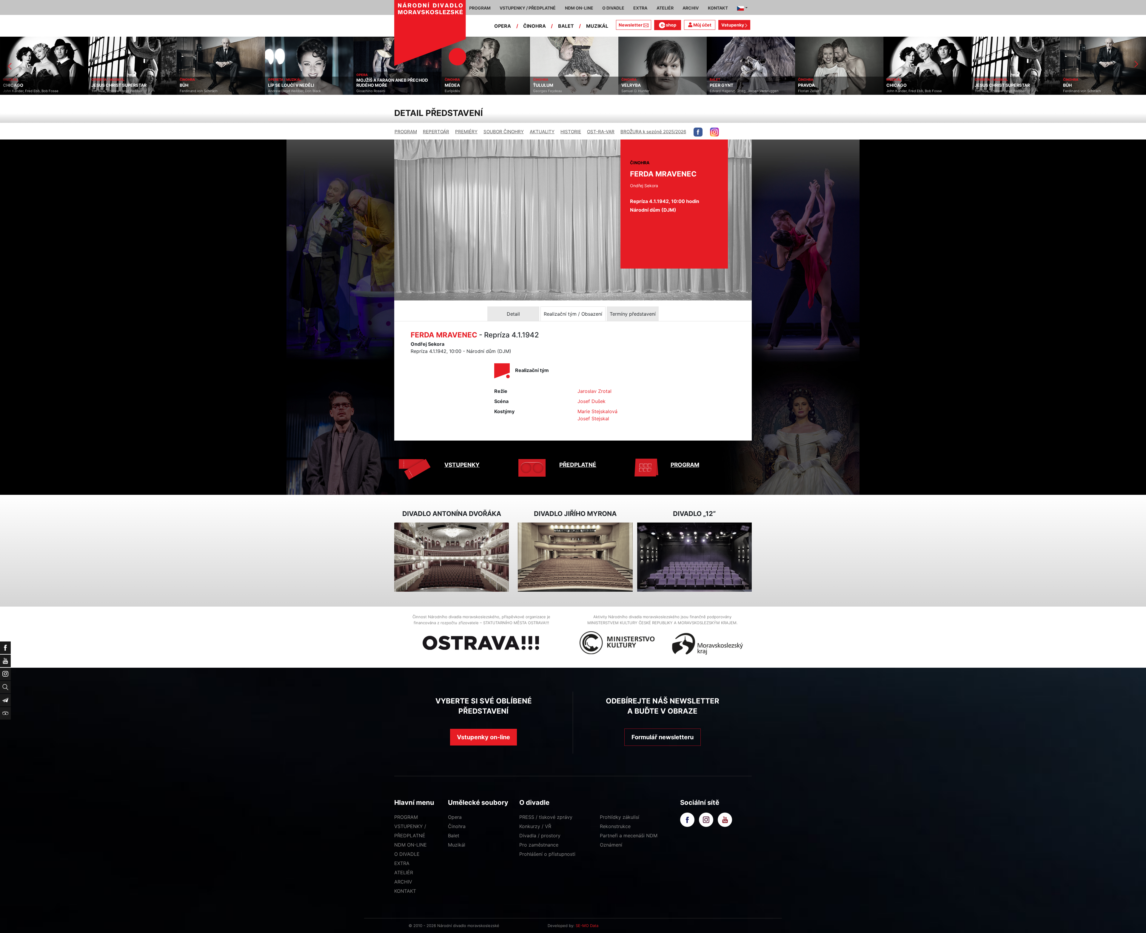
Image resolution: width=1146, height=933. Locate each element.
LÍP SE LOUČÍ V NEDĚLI (203, 85)
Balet (453, 836)
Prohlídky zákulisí (619, 817)
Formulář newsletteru (662, 737)
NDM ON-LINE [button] (579, 7)
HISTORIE (570, 131)
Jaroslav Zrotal (594, 391)
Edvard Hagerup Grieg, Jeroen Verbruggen (655, 91)
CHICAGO (808, 85)
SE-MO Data (587, 925)
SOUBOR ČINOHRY (503, 131)
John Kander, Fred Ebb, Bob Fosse (826, 91)
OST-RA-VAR (600, 131)
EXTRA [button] (640, 7)
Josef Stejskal (593, 418)
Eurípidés (364, 91)
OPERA (502, 26)
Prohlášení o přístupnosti (547, 854)
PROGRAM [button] (480, 7)
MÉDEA (364, 85)
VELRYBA (542, 85)
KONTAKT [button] (718, 7)
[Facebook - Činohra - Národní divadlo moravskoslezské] (698, 132)
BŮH (95, 85)
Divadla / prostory (539, 836)
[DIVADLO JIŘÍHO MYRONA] (575, 557)
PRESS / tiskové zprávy (545, 817)
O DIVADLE (407, 854)
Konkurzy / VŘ (535, 826)
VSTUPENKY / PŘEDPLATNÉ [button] (528, 7)
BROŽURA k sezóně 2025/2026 (653, 131)
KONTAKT (405, 891)
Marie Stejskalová (597, 411)
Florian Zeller (720, 91)
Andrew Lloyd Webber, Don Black (206, 91)
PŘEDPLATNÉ (577, 464)
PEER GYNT (633, 85)
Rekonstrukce (615, 826)
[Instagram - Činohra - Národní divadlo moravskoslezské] (714, 132)
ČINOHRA (534, 26)
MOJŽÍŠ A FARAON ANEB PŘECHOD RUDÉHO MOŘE (304, 83)
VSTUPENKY (462, 464)
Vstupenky (733, 24)
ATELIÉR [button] (665, 7)
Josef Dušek (591, 401)
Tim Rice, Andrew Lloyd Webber (28, 91)
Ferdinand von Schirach (110, 91)
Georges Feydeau (459, 91)
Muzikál (456, 845)
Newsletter (631, 24)
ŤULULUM (455, 85)
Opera (455, 817)
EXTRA (401, 863)
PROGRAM (406, 131)
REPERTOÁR (436, 131)
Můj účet (701, 24)
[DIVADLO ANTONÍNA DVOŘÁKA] (451, 557)
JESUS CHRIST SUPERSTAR (30, 85)
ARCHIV (403, 882)
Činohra (457, 826)
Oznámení (611, 845)
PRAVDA (718, 85)
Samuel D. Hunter (547, 91)
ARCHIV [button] (691, 7)
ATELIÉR (403, 872)
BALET (566, 26)
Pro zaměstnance (538, 845)
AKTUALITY (542, 131)
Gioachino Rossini (282, 91)
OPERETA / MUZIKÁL (19, 80)
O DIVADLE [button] (613, 7)
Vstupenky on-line (483, 737)
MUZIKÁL (597, 26)
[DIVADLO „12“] (694, 557)
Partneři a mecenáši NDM (628, 836)
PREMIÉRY (466, 131)
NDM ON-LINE (410, 845)
